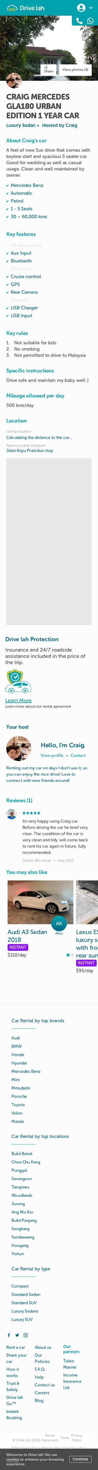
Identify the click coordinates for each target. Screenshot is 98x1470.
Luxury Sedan (41, 125)
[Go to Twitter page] (17, 1335)
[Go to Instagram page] (25, 1335)
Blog (39, 1400)
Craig (71, 125)
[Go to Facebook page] (8, 1335)
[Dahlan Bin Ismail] (11, 814)
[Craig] (18, 748)
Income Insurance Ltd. (72, 1381)
